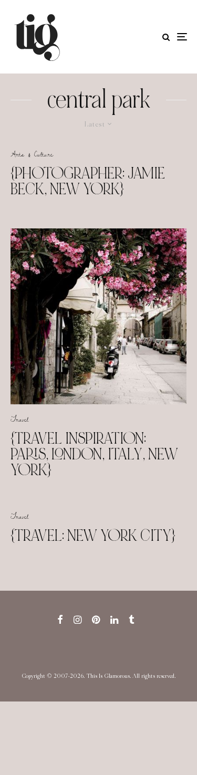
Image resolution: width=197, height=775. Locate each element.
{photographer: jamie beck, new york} (88, 181)
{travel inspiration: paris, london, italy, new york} (94, 454)
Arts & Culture (32, 154)
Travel (19, 419)
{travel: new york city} (93, 535)
